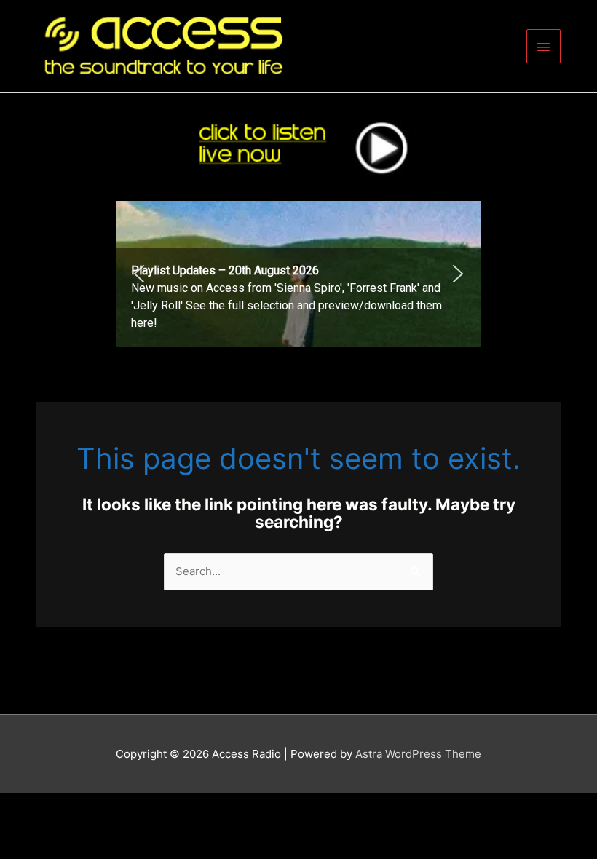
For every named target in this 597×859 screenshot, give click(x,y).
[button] (298, 274)
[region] (298, 274)
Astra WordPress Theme (418, 754)
